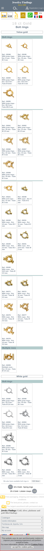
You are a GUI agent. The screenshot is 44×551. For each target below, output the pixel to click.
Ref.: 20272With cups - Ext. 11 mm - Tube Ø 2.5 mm (24, 294)
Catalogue (6, 518)
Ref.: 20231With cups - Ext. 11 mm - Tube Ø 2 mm (24, 223)
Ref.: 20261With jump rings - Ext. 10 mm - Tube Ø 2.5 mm (9, 128)
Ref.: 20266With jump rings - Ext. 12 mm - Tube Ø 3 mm (9, 152)
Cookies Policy (37, 544)
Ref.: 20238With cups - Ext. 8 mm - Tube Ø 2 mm (24, 199)
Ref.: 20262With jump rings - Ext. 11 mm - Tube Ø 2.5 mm (24, 128)
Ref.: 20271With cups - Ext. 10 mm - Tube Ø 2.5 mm (8, 294)
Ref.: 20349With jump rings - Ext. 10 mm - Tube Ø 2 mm (24, 401)
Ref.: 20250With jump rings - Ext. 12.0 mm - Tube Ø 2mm (8, 80)
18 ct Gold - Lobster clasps (23, 491)
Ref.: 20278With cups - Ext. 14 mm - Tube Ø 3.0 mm (8, 341)
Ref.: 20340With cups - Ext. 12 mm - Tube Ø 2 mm (8, 472)
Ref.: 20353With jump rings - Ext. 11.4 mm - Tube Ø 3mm (24, 425)
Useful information (9, 521)
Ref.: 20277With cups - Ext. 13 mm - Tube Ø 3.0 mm (24, 318)
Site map (5, 527)
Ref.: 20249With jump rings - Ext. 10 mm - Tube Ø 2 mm (24, 57)
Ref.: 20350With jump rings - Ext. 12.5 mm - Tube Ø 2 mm (8, 425)
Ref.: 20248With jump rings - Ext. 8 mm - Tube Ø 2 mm (8, 57)
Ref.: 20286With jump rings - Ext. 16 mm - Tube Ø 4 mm (9, 448)
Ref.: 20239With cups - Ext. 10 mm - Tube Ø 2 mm (8, 223)
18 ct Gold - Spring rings (21, 487)
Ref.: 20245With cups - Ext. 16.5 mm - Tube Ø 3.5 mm (8, 270)
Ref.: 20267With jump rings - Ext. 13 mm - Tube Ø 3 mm (24, 152)
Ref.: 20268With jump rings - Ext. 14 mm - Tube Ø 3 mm (9, 175)
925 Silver (35, 481)
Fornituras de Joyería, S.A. (12, 524)
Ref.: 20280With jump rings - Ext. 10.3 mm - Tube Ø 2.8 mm (8, 401)
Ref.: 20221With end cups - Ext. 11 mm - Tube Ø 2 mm (9, 199)
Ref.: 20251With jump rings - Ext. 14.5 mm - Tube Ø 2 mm (24, 80)
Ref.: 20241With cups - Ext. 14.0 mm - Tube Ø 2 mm (24, 246)
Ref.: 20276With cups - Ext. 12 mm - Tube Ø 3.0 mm (8, 318)
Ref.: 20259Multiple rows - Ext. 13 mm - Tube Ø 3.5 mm (9, 368)
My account (6, 530)
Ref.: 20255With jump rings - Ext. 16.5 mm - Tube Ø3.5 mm (8, 104)
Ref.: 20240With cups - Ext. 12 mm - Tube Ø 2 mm (8, 246)
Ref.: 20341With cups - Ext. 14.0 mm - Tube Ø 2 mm (24, 472)
